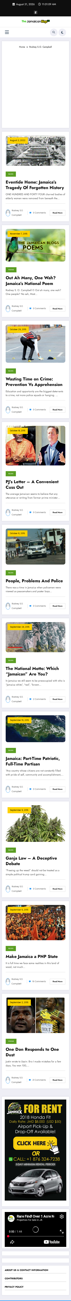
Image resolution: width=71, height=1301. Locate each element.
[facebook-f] (35, 12)
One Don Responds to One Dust (32, 1052)
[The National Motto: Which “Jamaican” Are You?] (35, 637)
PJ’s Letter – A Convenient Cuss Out (32, 484)
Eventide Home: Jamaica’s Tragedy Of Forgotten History (35, 185)
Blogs (10, 174)
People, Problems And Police (34, 581)
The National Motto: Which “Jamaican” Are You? (32, 671)
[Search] (54, 32)
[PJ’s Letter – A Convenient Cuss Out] (35, 445)
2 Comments (39, 699)
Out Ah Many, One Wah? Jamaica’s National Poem (31, 280)
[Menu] (7, 32)
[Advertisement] (35, 86)
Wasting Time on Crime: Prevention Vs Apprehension (34, 381)
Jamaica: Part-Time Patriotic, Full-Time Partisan (33, 761)
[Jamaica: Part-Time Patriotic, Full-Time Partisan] (35, 728)
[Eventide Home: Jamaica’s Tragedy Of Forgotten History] (35, 150)
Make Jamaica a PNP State (32, 956)
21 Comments (39, 1080)
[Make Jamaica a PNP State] (35, 922)
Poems (11, 270)
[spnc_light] (62, 32)
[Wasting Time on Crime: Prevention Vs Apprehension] (35, 343)
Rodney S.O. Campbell (17, 213)
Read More (57, 212)
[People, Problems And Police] (35, 546)
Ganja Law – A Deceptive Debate (31, 861)
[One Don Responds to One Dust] (35, 1015)
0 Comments (39, 212)
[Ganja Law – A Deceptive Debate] (35, 823)
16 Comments (39, 981)
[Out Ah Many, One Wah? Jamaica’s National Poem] (35, 245)
